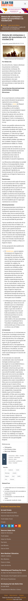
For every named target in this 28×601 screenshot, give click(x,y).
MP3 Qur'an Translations (8, 579)
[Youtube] (16, 525)
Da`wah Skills (5, 586)
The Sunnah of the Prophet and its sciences (14, 576)
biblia (17, 455)
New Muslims (5, 559)
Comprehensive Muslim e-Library (11, 589)
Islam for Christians (7, 533)
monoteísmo (11, 461)
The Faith (4, 542)
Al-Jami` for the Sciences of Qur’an (11, 572)
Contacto (21, 595)
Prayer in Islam (5, 562)
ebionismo (17, 457)
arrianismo (11, 455)
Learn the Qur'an (6, 565)
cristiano (10, 457)
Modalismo (10, 251)
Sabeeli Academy (6, 556)
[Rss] (19, 525)
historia (10, 459)
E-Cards (3, 522)
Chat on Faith (5, 548)
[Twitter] (12, 525)
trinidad (14, 463)
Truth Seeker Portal (7, 519)
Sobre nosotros (13, 595)
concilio (21, 455)
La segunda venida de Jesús (12, 500)
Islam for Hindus (6, 539)
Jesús (14, 104)
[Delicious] (2, 525)
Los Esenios (7, 495)
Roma (10, 463)
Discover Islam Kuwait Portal (10, 515)
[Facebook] (5, 525)
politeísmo (19, 461)
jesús (15, 459)
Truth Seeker (5, 536)
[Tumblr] (9, 525)
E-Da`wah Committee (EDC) (9, 512)
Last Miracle (4, 545)
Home (6, 595)
